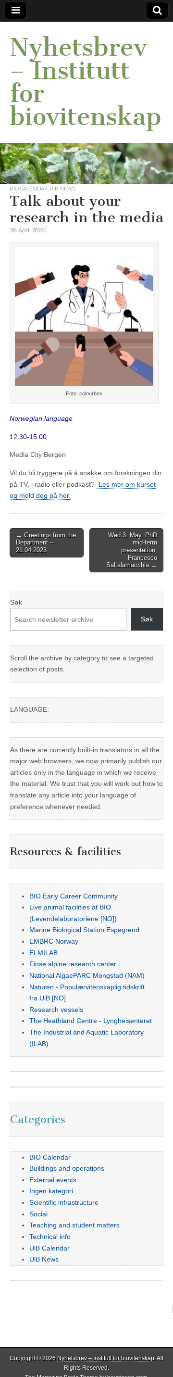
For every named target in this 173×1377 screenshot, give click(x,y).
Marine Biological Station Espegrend (84, 930)
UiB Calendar (49, 1248)
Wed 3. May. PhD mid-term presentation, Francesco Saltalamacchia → (131, 549)
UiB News (62, 188)
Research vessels (56, 1009)
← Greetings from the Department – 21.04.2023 (46, 542)
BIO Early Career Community (73, 896)
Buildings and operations (66, 1168)
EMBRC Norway (53, 941)
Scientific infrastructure (64, 1202)
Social (38, 1214)
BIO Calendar (29, 188)
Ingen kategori (51, 1191)
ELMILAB (43, 953)
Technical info (50, 1236)
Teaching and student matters (74, 1225)
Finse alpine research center (72, 964)
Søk (16, 602)
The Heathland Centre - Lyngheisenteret (90, 1020)
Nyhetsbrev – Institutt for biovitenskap (85, 82)
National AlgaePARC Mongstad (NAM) (87, 975)
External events (52, 1180)
